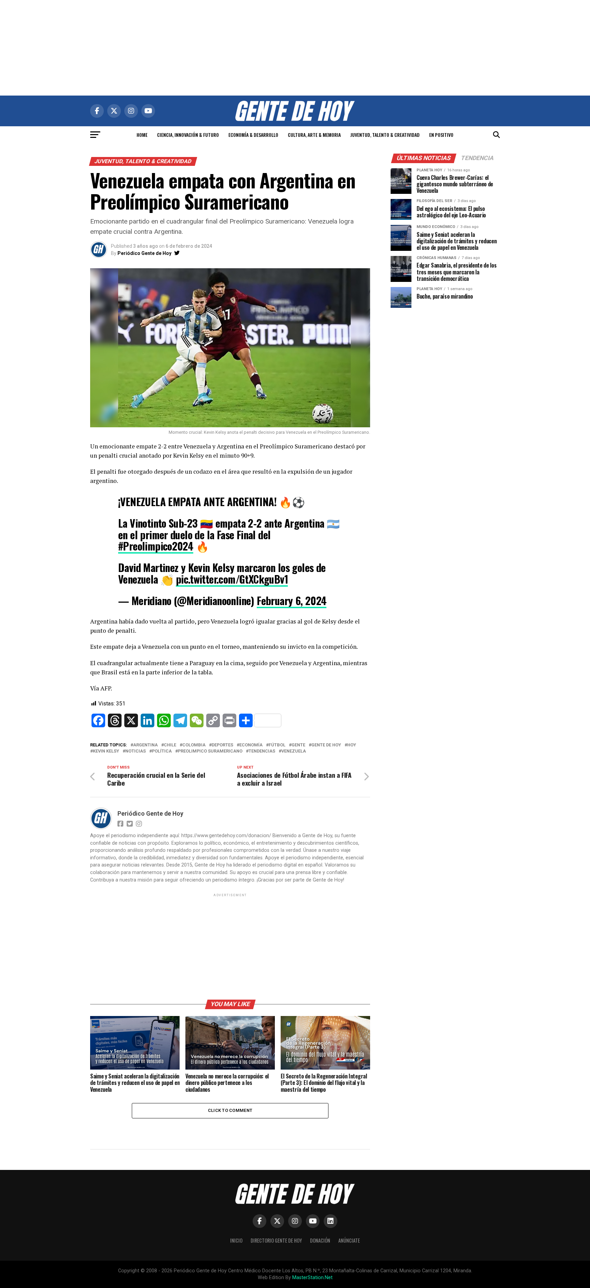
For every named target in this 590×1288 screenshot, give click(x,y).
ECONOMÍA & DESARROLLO (253, 134)
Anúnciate (349, 1240)
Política (162, 751)
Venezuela (293, 751)
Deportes (222, 745)
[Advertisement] (295, 48)
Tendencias (262, 751)
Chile (170, 745)
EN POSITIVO (441, 134)
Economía (251, 745)
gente (298, 745)
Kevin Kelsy (106, 751)
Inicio (236, 1240)
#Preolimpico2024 (155, 546)
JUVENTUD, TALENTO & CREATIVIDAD (385, 134)
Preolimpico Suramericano (210, 751)
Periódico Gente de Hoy (144, 253)
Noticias (135, 751)
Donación (320, 1240)
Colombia (194, 745)
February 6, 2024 (291, 600)
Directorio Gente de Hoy (276, 1240)
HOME (142, 134)
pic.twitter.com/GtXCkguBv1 (232, 579)
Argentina (145, 745)
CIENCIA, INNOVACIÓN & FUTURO (188, 134)
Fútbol (277, 745)
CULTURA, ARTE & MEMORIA (314, 134)
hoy (351, 745)
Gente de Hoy (326, 745)
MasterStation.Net (312, 1277)
